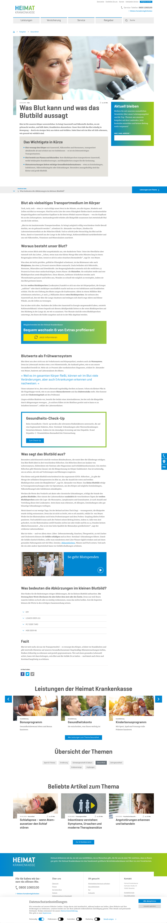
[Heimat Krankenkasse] (24, 9)
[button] (138, 20)
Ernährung (64, 763)
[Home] (14, 32)
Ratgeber (22, 32)
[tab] (164, 456)
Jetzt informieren (48, 337)
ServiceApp (100, 2)
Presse (54, 887)
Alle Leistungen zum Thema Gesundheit (83, 737)
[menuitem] (26, 20)
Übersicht (55, 883)
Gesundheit (35, 32)
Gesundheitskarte (93, 887)
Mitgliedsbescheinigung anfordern (99, 883)
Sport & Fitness (49, 763)
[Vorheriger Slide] (8, 699)
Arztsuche (91, 893)
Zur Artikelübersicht (83, 842)
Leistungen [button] (26, 20)
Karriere (121, 2)
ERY (27, 612)
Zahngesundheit (116, 763)
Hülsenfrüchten (68, 543)
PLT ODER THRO (32, 624)
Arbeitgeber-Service (132, 2)
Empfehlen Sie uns (112, 2)
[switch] (60, 919)
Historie (54, 893)
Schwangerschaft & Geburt (82, 763)
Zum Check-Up (35, 441)
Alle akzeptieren (149, 901)
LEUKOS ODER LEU (33, 618)
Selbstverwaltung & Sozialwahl (62, 896)
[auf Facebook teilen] (22, 674)
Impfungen (91, 767)
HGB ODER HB (31, 631)
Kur (89, 890)
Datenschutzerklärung (69, 911)
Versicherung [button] (54, 20)
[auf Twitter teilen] (27, 674)
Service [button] (81, 20)
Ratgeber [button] (109, 20)
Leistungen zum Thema (148, 190)
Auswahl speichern (150, 906)
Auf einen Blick (57, 890)
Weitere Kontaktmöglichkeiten (141, 11)
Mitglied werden (146, 2)
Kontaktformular (129, 893)
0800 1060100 (145, 8)
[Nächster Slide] (158, 699)
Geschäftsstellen (129, 896)
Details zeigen (109, 919)
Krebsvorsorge (76, 767)
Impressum (47, 913)
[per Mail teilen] (32, 674)
